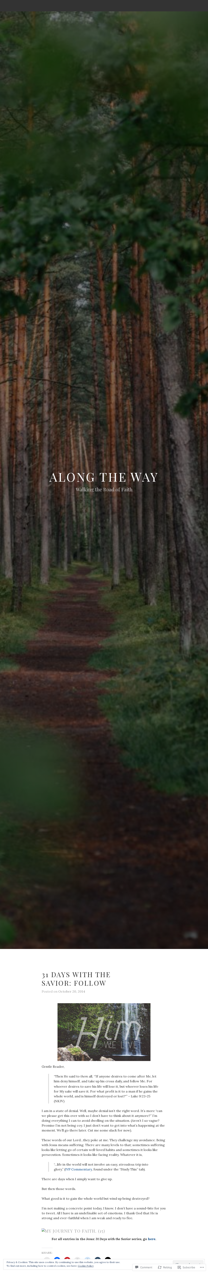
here (151, 1239)
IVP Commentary (78, 1169)
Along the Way (103, 476)
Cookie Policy (86, 1265)
